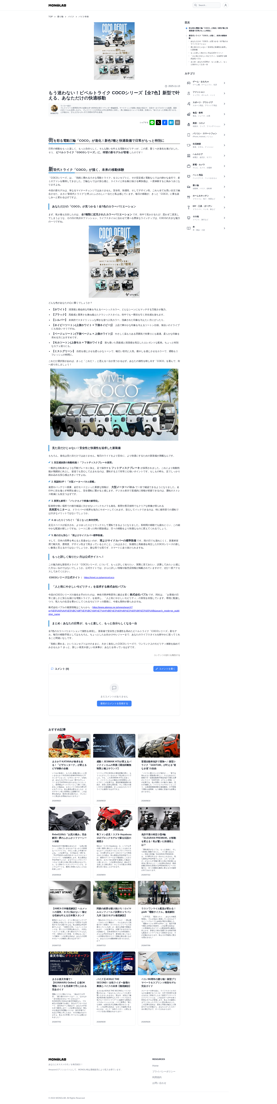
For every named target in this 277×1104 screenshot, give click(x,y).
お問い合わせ (159, 1083)
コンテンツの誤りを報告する (167, 655)
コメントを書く (167, 669)
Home (155, 1066)
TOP (50, 16)
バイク (71, 16)
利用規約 (157, 1077)
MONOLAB (61, 1098)
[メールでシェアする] (177, 122)
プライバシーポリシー (163, 1071)
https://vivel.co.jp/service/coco (99, 577)
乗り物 (60, 16)
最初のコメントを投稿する (114, 703)
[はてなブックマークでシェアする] (171, 122)
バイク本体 (84, 16)
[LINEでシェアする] (152, 122)
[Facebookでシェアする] (164, 122)
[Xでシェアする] (158, 122)
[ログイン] (226, 5)
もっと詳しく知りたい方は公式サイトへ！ (207, 53)
